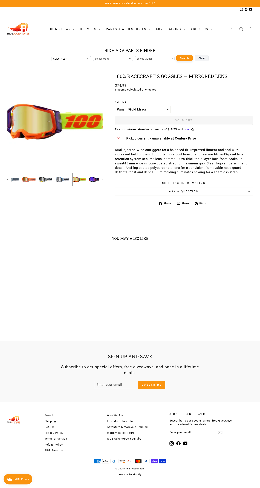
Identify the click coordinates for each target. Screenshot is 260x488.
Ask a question (184, 191)
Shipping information (184, 182)
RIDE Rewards (54, 450)
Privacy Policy (54, 432)
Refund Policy (54, 444)
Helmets (89, 29)
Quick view (36, 303)
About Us (200, 29)
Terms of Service (56, 438)
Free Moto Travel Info (121, 421)
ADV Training (169, 29)
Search (184, 58)
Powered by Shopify (130, 474)
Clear (201, 58)
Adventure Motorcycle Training (127, 427)
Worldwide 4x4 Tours (121, 432)
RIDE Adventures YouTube (124, 438)
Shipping (120, 89)
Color (121, 102)
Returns (50, 427)
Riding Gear (60, 29)
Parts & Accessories (127, 29)
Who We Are (115, 415)
